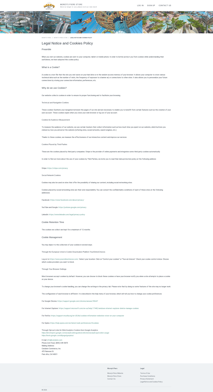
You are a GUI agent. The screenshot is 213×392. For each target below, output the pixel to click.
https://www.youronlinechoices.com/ (64, 259)
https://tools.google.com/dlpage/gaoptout (57, 335)
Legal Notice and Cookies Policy (151, 382)
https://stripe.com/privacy (57, 168)
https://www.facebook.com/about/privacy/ (67, 200)
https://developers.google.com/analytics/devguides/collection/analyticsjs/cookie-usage (75, 333)
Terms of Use (145, 373)
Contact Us (165, 5)
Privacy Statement (147, 379)
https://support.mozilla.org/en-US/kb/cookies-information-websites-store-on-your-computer (87, 316)
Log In (140, 5)
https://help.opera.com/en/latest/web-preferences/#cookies (74, 323)
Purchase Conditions (147, 376)
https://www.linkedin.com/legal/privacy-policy (67, 215)
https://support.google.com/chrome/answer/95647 (77, 301)
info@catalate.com (54, 340)
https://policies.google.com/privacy (72, 207)
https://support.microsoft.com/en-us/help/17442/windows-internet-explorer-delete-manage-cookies (99, 308)
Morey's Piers (46, 37)
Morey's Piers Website (115, 373)
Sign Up (151, 5)
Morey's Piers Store (60, 37)
